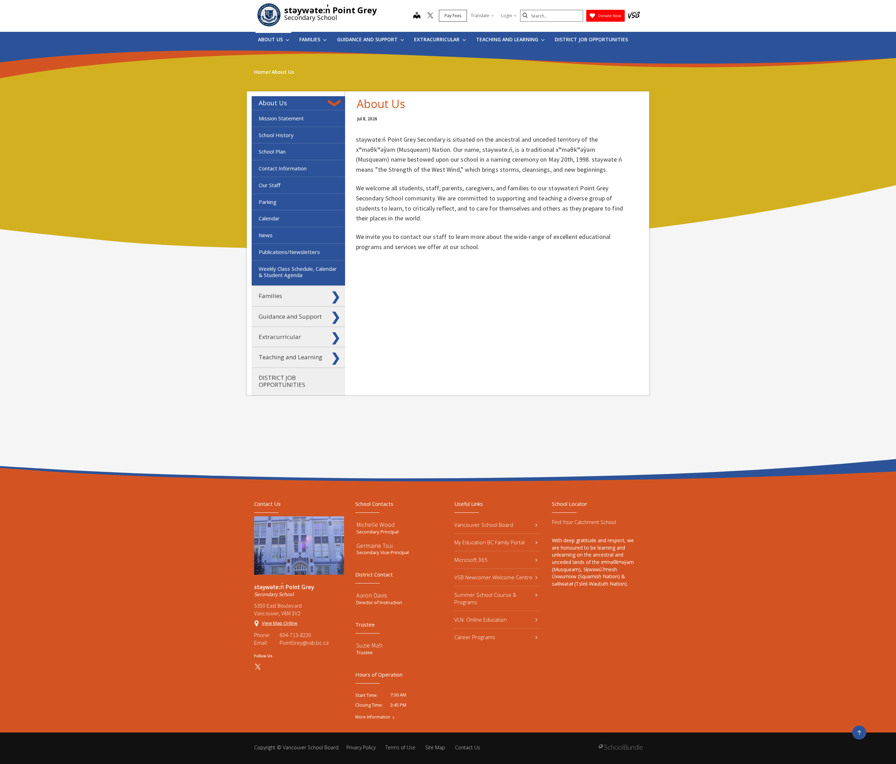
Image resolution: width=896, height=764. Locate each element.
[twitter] (430, 16)
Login (506, 16)
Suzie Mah (369, 645)
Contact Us (467, 747)
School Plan (272, 151)
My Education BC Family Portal (489, 542)
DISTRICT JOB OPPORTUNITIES (591, 39)
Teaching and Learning (508, 39)
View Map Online (280, 623)
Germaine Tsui (374, 546)
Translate (480, 16)
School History (276, 135)
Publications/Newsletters (289, 251)
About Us (271, 39)
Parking (267, 201)
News (266, 235)
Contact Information (283, 168)
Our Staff (269, 185)
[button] (335, 103)
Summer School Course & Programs (485, 598)
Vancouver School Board (483, 524)
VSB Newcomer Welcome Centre (493, 577)
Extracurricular (437, 39)
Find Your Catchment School (584, 522)
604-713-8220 (295, 634)
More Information (372, 717)
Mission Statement (281, 118)
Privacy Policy (361, 747)
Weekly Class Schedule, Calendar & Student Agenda (298, 272)
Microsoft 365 (471, 559)
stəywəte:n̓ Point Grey (330, 10)
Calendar (269, 218)
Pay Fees (453, 16)
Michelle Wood (375, 525)
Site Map (435, 747)
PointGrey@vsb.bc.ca (304, 642)
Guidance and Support (368, 39)
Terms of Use (400, 747)
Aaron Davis (371, 595)
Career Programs (474, 637)
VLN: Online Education (480, 619)
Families (310, 39)
